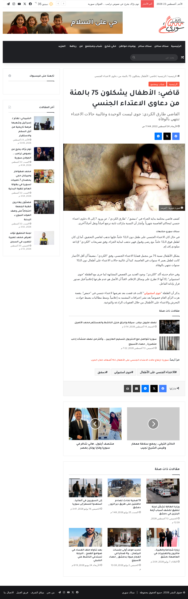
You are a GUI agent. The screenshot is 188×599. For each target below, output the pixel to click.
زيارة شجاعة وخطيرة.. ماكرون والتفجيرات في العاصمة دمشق (167, 553)
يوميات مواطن (127, 46)
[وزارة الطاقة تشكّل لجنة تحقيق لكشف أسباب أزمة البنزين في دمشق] (163, 491)
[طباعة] (127, 388)
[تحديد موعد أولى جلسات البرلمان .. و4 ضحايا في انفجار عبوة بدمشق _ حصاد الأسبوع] (124, 537)
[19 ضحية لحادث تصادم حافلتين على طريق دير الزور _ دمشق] (124, 488)
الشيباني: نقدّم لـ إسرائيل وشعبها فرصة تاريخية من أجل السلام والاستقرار (21, 127)
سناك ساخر (145, 46)
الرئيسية (176, 46)
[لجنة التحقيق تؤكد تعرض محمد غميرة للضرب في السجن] (44, 238)
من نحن (51, 592)
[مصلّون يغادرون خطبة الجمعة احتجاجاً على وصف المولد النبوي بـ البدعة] (44, 207)
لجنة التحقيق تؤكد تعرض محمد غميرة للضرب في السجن (20, 237)
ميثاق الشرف (37, 592)
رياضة (73, 46)
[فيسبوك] (176, 136)
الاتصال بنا (9, 592)
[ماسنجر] (158, 136)
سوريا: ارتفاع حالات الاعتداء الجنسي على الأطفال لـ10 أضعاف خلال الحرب (130, 360)
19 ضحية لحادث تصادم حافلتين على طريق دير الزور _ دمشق (124, 504)
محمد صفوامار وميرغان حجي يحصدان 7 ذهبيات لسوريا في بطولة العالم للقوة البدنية (19, 180)
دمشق (102, 372)
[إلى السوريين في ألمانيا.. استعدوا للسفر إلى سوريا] (85, 488)
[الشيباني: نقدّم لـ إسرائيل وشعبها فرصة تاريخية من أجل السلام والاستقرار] (44, 123)
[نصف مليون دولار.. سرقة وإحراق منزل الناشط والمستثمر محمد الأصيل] (169, 327)
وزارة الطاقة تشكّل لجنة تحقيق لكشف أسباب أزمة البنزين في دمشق (165, 510)
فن (81, 46)
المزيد (62, 46)
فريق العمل (22, 592)
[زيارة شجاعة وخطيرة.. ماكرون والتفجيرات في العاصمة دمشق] (163, 537)
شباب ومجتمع (93, 46)
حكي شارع (110, 46)
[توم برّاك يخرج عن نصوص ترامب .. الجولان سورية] (44, 154)
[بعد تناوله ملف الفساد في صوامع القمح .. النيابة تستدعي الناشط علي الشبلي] (85, 537)
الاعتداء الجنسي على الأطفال (157, 372)
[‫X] (167, 136)
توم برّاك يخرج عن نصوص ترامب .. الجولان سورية (113, 3)
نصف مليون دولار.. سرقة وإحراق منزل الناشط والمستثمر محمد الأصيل (116, 323)
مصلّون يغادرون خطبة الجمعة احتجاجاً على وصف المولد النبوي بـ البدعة (20, 211)
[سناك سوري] (172, 24)
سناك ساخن (161, 46)
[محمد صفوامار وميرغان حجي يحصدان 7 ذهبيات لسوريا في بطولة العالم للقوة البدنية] (44, 176)
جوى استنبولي (122, 372)
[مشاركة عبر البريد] (136, 388)
